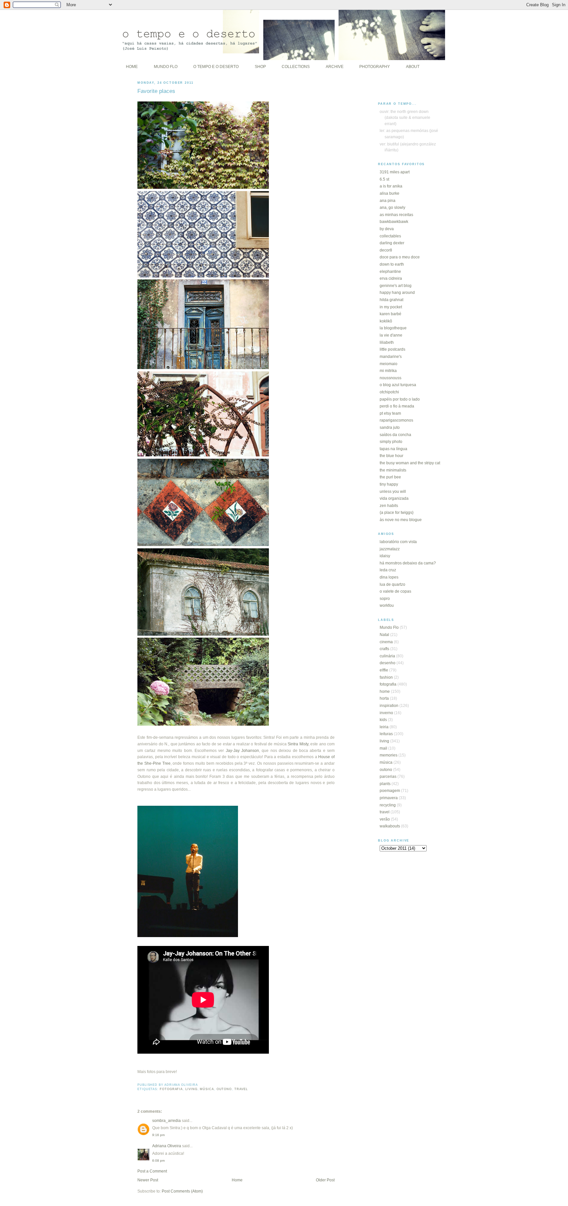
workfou (387, 605)
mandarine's (391, 356)
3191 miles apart (395, 172)
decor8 (386, 250)
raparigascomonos (396, 420)
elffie (384, 670)
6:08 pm (158, 1160)
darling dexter (392, 243)
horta (384, 698)
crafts (384, 649)
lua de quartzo (392, 584)
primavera (389, 798)
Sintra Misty (298, 744)
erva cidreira (391, 278)
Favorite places (156, 91)
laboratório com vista (398, 541)
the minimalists (393, 470)
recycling (388, 805)
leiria (384, 727)
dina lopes (389, 577)
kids (383, 719)
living (191, 1089)
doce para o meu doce (400, 257)
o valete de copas (395, 591)
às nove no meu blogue (401, 519)
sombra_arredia (166, 1120)
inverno (386, 713)
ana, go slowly (392, 207)
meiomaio (388, 364)
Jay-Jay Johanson (242, 750)
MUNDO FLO (166, 66)
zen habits (389, 505)
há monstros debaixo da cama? (408, 563)
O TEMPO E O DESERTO (216, 66)
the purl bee (390, 477)
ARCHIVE (334, 66)
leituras (386, 734)
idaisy (385, 556)
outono (224, 1089)
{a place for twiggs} (397, 512)
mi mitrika (388, 370)
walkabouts (390, 826)
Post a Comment (152, 1171)
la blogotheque (393, 328)
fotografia (171, 1089)
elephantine (390, 271)
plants (385, 783)
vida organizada (394, 498)
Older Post (325, 1180)
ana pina (387, 200)
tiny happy (389, 484)
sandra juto (390, 427)
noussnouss (390, 378)
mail (383, 748)
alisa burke (389, 193)
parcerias (388, 776)
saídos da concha (395, 434)
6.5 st (384, 179)
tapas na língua (393, 449)
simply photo (391, 441)
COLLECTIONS (296, 66)
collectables (390, 236)
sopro (385, 598)
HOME (132, 66)
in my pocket (391, 307)
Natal (384, 634)
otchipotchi (389, 392)
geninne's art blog (396, 285)
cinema (386, 642)
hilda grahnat (391, 299)
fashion (386, 677)
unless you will (393, 491)
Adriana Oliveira (166, 1146)
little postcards (392, 349)
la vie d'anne (391, 335)
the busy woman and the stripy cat (410, 463)
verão (385, 819)
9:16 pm (158, 1135)
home (385, 691)
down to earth (392, 264)
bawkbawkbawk (394, 221)
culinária (387, 656)
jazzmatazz (390, 549)
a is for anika (391, 186)
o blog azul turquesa (398, 385)
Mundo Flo (389, 627)
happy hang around (397, 292)
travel (241, 1089)
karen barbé (390, 314)
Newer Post (147, 1180)
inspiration (389, 705)
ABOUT (412, 66)
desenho (387, 663)
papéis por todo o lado (400, 399)
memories (388, 755)
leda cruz (388, 570)
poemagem (390, 790)
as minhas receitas (396, 214)
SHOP (260, 66)
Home (237, 1180)
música (207, 1089)
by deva (387, 229)
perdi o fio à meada (397, 406)
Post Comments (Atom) (182, 1191)
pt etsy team (390, 413)
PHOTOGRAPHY (374, 66)
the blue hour (391, 455)
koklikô (386, 321)
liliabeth (387, 342)
